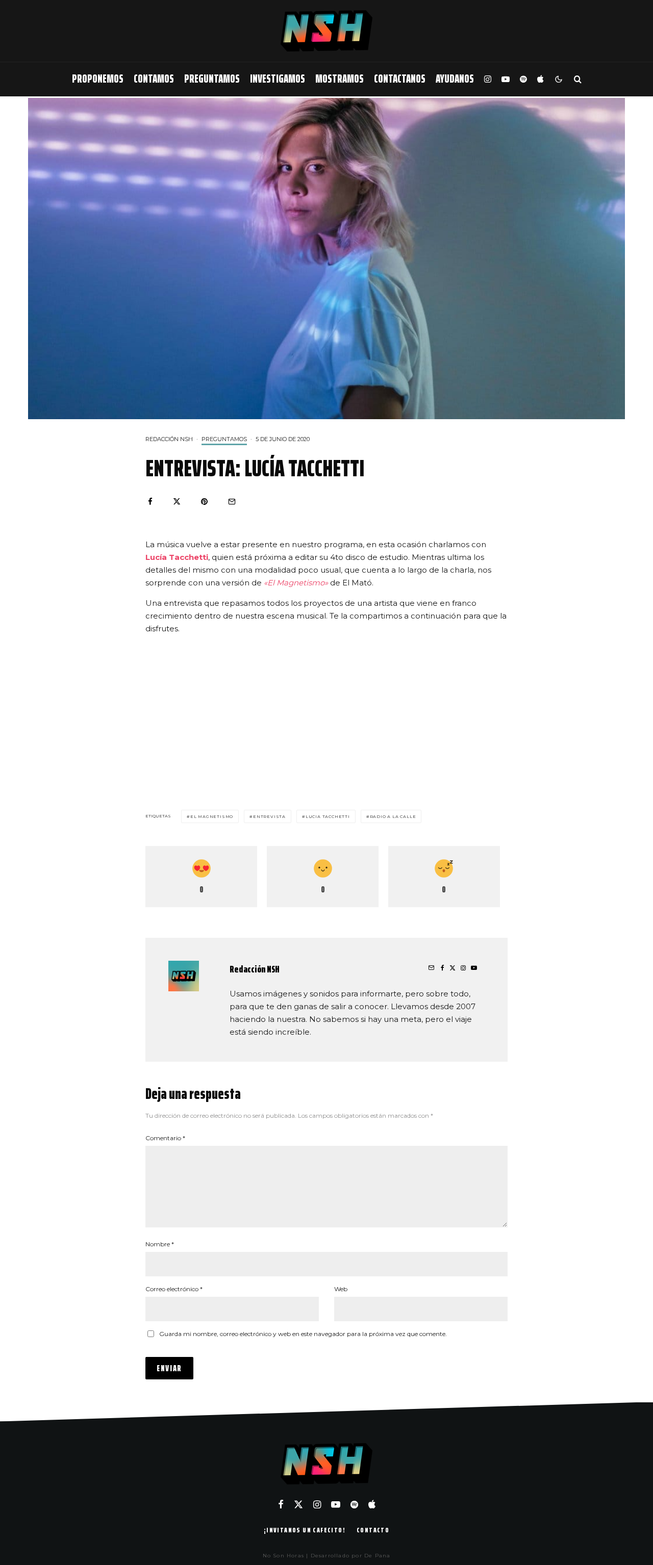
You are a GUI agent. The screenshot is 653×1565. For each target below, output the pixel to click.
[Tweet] (177, 501)
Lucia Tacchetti (328, 816)
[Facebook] (281, 1504)
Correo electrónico (174, 1289)
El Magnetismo (211, 816)
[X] (298, 1504)
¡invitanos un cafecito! (304, 1529)
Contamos (154, 79)
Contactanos (399, 79)
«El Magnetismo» (296, 582)
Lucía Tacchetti (176, 557)
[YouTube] (505, 79)
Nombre (159, 1244)
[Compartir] (150, 501)
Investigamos (277, 79)
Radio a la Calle (393, 816)
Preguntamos (212, 79)
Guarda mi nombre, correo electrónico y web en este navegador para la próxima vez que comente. (303, 1334)
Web (340, 1289)
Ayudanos (455, 79)
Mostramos (339, 79)
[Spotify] (523, 79)
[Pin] (204, 501)
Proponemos (97, 79)
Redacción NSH (169, 439)
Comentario (165, 1138)
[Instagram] (487, 79)
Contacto (373, 1529)
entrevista (269, 816)
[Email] (232, 501)
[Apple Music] (540, 79)
